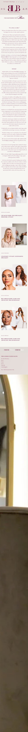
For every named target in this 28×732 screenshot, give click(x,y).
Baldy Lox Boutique (20, 71)
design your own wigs (10, 165)
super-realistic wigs (16, 154)
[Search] (5, 9)
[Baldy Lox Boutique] (14, 9)
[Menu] (1, 9)
